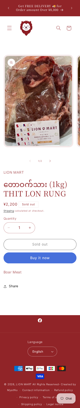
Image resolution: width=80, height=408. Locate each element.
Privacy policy (28, 397)
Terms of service (54, 397)
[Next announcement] (71, 8)
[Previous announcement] (8, 8)
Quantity (10, 218)
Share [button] (13, 286)
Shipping (9, 210)
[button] (9, 28)
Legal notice (55, 404)
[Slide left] (30, 161)
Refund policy (63, 390)
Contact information (36, 390)
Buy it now (40, 258)
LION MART (24, 384)
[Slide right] (50, 161)
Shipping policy (31, 404)
